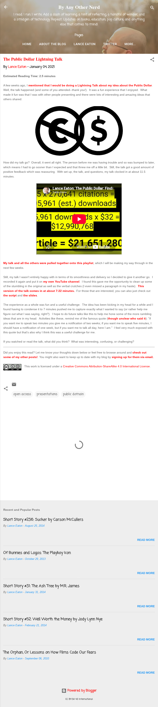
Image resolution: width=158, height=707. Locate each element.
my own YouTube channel (61, 281)
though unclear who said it (127, 318)
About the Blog (52, 44)
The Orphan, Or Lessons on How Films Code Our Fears (49, 652)
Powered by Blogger (81, 690)
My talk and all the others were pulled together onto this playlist (48, 263)
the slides (30, 295)
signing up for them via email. (132, 357)
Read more (146, 539)
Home (26, 44)
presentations (47, 394)
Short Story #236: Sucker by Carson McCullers (43, 520)
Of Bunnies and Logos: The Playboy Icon (37, 553)
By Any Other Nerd (79, 7)
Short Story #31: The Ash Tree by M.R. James (41, 586)
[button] (152, 60)
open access (22, 394)
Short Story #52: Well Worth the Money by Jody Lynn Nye (52, 619)
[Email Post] (14, 386)
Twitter (110, 44)
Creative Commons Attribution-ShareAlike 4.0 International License (106, 366)
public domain (73, 394)
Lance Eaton (84, 44)
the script (10, 295)
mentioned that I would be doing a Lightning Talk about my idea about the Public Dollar (90, 85)
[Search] (152, 8)
